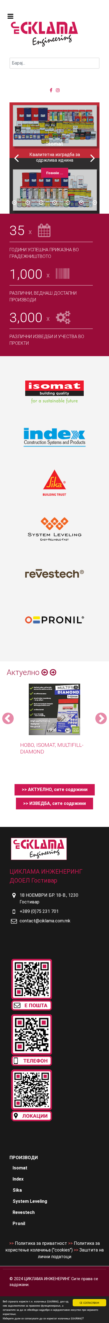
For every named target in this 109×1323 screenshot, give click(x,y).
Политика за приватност (41, 1243)
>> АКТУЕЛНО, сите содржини (54, 789)
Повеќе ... (54, 173)
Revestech (24, 1212)
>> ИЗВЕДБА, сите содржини (54, 803)
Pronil (19, 1223)
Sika (17, 1190)
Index (18, 1179)
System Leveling (30, 1201)
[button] (92, 158)
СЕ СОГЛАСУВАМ (89, 1302)
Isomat (20, 1168)
